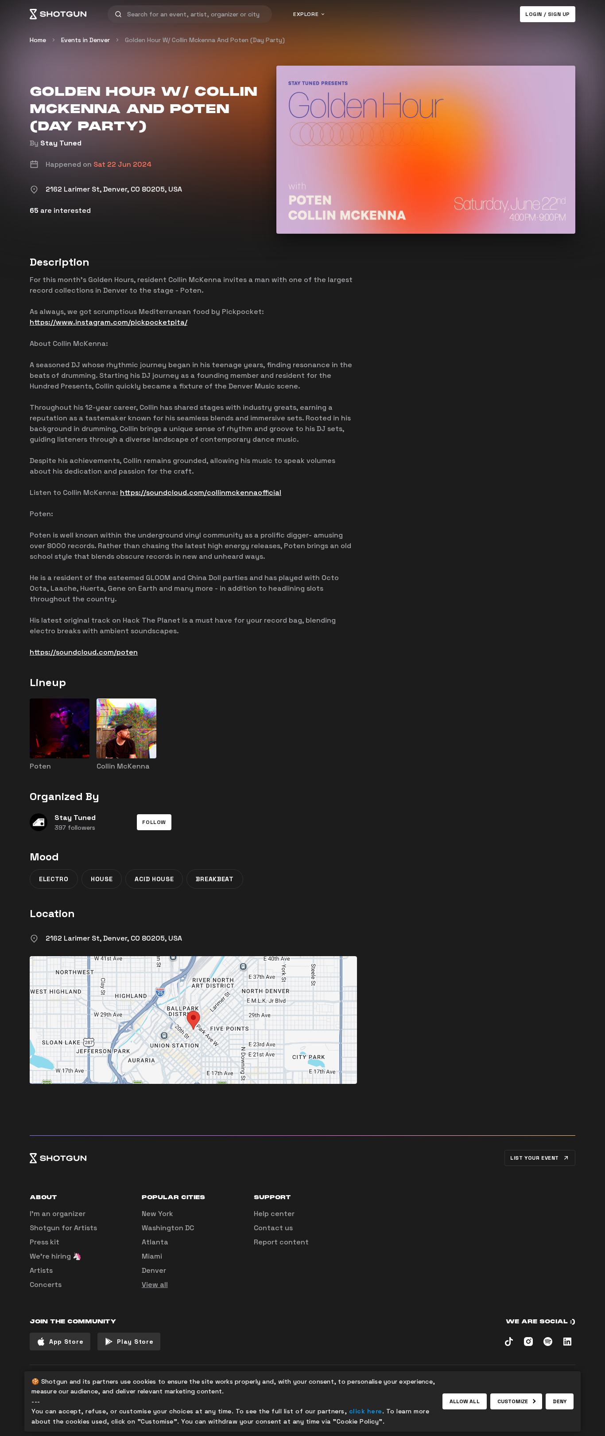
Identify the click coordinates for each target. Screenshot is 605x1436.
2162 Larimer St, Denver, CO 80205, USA (114, 938)
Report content (281, 1242)
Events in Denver (85, 40)
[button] (154, 822)
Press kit (44, 1242)
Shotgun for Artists (63, 1227)
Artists (41, 1270)
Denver (154, 1270)
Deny (559, 1401)
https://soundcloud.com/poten (84, 652)
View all (155, 1284)
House (102, 879)
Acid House (154, 879)
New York (157, 1213)
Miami (152, 1256)
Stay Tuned (60, 143)
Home (38, 40)
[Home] (58, 14)
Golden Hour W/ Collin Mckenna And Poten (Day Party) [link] (205, 40)
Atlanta (155, 1242)
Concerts (46, 1284)
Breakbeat (214, 879)
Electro (54, 879)
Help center (274, 1213)
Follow (154, 822)
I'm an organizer (57, 1213)
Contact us (273, 1227)
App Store (66, 1342)
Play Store (135, 1342)
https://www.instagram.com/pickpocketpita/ (108, 322)
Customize (512, 1401)
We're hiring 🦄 (55, 1256)
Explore (305, 14)
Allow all (465, 1401)
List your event (534, 1157)
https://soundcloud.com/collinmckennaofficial (200, 492)
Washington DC (168, 1227)
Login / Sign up (547, 14)
